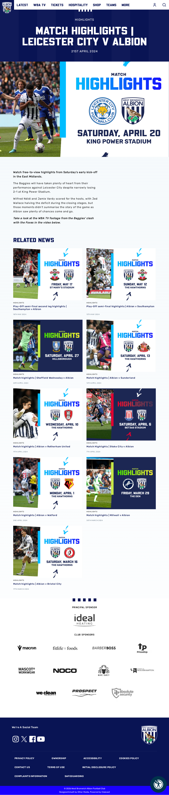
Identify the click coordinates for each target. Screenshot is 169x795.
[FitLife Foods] (65, 648)
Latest (22, 5)
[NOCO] (65, 670)
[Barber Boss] (103, 648)
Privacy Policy (24, 758)
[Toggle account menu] (154, 5)
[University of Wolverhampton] (142, 670)
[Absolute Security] (123, 693)
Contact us (22, 767)
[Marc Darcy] (103, 671)
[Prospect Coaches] (84, 693)
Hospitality (78, 5)
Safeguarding (74, 776)
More (126, 5)
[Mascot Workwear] (26, 670)
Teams (111, 5)
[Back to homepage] (7, 7)
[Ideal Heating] (84, 620)
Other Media (83, 792)
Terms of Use (56, 767)
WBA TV (39, 5)
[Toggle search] (164, 5)
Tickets (57, 5)
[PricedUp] (142, 648)
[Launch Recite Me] (158, 784)
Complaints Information (31, 776)
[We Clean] (46, 693)
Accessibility (93, 758)
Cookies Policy (129, 758)
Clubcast (106, 792)
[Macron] (26, 648)
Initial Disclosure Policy (99, 767)
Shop (97, 5)
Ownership (59, 758)
